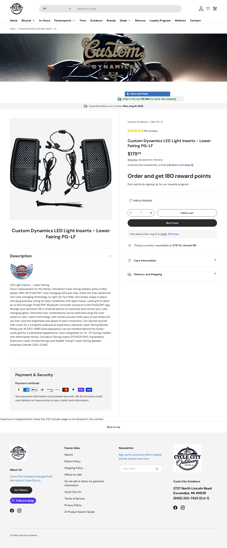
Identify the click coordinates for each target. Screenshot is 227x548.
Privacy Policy (72, 505)
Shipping (132, 159)
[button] (215, 8)
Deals (123, 20)
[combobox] (110, 8)
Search (68, 454)
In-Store (44, 20)
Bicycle (26, 20)
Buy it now (172, 222)
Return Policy (72, 461)
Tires (82, 20)
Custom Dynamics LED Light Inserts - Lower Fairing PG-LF (38, 28)
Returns (140, 20)
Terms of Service (74, 498)
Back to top (113, 427)
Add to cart (187, 212)
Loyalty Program (160, 20)
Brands (111, 20)
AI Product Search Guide (79, 512)
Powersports (62, 20)
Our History (21, 489)
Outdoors (96, 20)
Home (14, 20)
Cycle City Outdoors (27, 535)
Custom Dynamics (138, 121)
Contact (195, 20)
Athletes (180, 20)
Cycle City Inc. (73, 492)
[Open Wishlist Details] (208, 8)
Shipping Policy (73, 468)
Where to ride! (73, 474)
